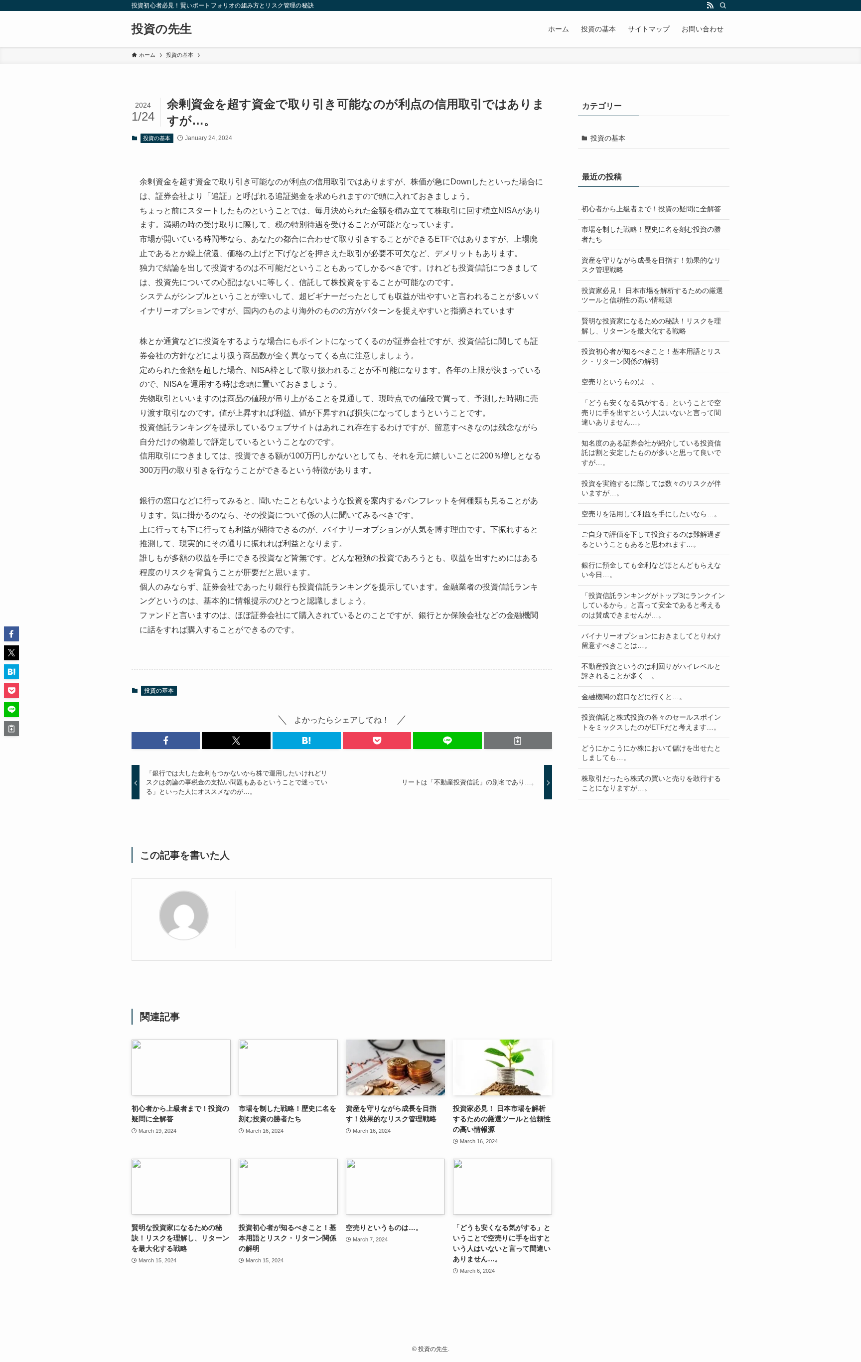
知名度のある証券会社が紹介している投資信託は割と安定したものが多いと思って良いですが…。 (651, 452)
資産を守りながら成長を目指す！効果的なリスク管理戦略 (651, 265)
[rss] (710, 5)
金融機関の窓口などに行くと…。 (633, 697)
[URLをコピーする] (518, 740)
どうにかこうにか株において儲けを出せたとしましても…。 (651, 753)
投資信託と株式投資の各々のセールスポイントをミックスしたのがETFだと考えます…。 (651, 722)
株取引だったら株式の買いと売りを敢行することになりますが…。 (651, 783)
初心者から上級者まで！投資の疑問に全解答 (651, 209)
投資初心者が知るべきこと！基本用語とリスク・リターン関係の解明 (651, 356)
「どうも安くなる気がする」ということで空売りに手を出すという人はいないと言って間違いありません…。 (651, 412)
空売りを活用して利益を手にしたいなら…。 (651, 514)
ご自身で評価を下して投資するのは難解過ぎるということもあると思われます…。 (651, 539)
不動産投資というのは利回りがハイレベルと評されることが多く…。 (651, 671)
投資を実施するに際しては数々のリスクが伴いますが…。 (651, 488)
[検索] (723, 5)
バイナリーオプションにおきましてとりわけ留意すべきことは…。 (651, 641)
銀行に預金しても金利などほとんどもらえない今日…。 (651, 570)
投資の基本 (156, 138)
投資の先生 (162, 29)
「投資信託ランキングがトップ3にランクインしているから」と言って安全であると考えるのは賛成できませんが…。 (653, 605)
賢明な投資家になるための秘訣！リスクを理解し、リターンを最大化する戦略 (651, 326)
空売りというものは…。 (619, 382)
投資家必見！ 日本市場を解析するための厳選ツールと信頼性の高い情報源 (652, 295)
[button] (166, 740)
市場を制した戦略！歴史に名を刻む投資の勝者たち (651, 234)
